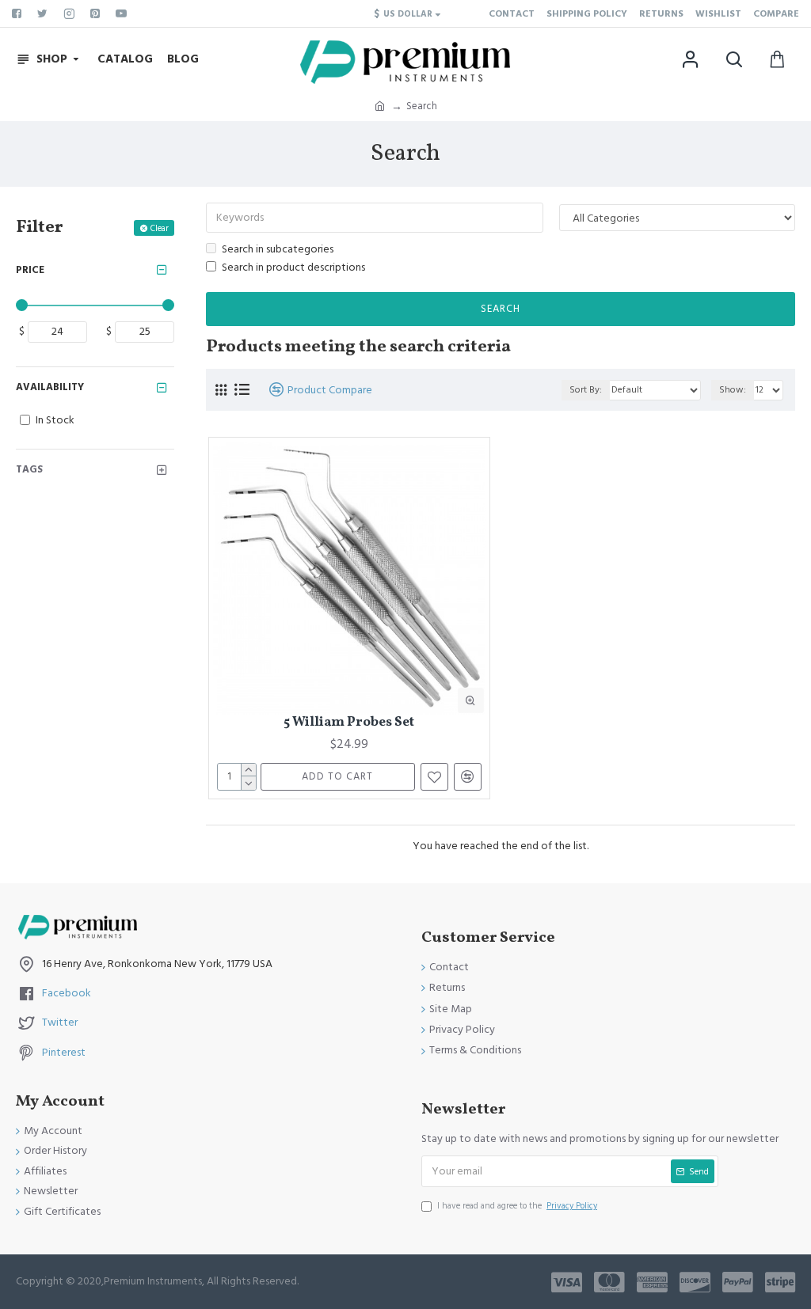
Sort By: (585, 389)
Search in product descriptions (293, 267)
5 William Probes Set (349, 722)
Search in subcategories (277, 249)
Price (30, 270)
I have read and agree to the (517, 1206)
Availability (50, 387)
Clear (159, 228)
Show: (732, 389)
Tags (29, 469)
